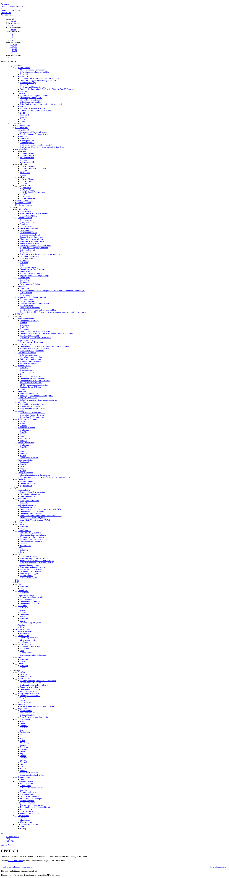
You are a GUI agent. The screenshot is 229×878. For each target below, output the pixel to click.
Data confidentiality (27, 715)
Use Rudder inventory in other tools (33, 404)
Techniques (24, 261)
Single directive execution (29, 256)
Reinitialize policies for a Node (31, 235)
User (22, 766)
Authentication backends (27, 505)
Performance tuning (25, 366)
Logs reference (23, 816)
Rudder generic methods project (32, 775)
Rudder (23, 756)
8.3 (11, 36)
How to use (24, 593)
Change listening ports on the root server (35, 475)
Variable (23, 769)
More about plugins (27, 496)
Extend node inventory (28, 250)
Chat (3, 13)
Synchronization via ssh (29, 458)
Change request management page (33, 535)
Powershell (24, 749)
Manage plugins (24, 490)
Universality (24, 74)
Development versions (23, 205)
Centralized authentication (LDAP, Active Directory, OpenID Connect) (46, 89)
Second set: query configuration (32, 571)
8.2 (11, 38)
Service (23, 760)
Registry (23, 751)
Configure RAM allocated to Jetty (33, 378)
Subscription (15, 11)
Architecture (22, 106)
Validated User (25, 546)
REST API (24, 85)
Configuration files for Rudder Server (34, 685)
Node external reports (26, 595)
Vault (20, 657)
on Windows (25, 173)
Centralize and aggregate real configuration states (38, 81)
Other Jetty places (26, 811)
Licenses (23, 674)
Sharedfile (24, 762)
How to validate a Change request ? (33, 539)
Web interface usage (25, 209)
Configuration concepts (26, 258)
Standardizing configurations (31, 100)
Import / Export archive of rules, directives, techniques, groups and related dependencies (53, 312)
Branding (18, 522)
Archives (23, 323)
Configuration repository (29, 321)
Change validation (24, 531)
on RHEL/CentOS (27, 156)
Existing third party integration (31, 406)
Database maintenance (28, 355)
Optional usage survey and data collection (35, 338)
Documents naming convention (32, 597)
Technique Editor (26, 282)
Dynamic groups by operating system (34, 96)
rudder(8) (23, 700)
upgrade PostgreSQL (28, 198)
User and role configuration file (32, 351)
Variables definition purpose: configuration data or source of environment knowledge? (52, 291)
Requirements (23, 136)
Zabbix (20, 663)
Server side (24, 818)
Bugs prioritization (27, 676)
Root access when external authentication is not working (41, 516)
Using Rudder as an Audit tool (31, 102)
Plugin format (23, 708)
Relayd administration (26, 443)
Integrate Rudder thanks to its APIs (33, 408)
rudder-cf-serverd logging (29, 336)
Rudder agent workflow (29, 687)
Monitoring (22, 391)
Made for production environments (33, 70)
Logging (23, 436)
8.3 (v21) (13, 47)
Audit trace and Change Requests (32, 87)
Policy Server (25, 329)
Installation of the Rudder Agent (32, 241)
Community (5, 11)
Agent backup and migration (31, 361)
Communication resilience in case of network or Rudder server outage (46, 333)
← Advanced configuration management (16, 867)
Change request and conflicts (31, 541)
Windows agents (26, 822)
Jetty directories (26, 809)
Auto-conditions (26, 295)
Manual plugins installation (30, 494)
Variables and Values (28, 267)
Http (21, 739)
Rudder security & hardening (28, 419)
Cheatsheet (5, 6)
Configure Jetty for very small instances (35, 381)
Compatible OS (23, 130)
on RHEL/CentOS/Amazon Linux (33, 168)
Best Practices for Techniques (31, 799)
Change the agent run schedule (31, 239)
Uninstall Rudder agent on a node (32, 413)
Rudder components (22, 126)
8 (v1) (12, 57)
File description (26, 711)
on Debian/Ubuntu (27, 153)
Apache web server (27, 372)
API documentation (15, 861)
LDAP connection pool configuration (34, 385)
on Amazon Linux (27, 158)
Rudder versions (21, 128)
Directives (24, 263)
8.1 (11, 25)
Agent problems (26, 486)
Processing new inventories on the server (35, 246)
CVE (20, 554)
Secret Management (25, 631)
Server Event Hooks (27, 301)
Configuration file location (30, 601)
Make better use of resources (31, 383)
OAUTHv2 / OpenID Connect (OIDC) (35, 520)
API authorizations (25, 498)
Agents (22, 113)
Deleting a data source (28, 578)
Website (8, 13)
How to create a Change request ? (32, 537)
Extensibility (24, 91)
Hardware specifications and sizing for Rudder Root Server (42, 147)
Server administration (26, 318)
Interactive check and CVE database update (36, 563)
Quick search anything (28, 216)
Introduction (24, 280)
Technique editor (24, 278)
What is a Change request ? (30, 533)
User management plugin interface (33, 655)
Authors (23, 612)
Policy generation (26, 299)
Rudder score (25, 271)
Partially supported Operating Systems (34, 134)
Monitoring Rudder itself (29, 393)
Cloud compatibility (27, 143)
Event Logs (24, 325)
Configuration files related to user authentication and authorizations (45, 346)
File (21, 734)
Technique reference (25, 781)
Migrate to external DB (24, 201)
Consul (20, 548)
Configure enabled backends (31, 513)
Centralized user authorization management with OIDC (41, 509)
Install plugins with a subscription (32, 492)
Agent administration (25, 340)
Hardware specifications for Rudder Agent (36, 145)
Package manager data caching (31, 342)
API (21, 449)
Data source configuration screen (32, 567)
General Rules (25, 786)
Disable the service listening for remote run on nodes (40, 254)
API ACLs (24, 503)
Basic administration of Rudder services (35, 331)
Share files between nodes (30, 308)
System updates (23, 636)
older (12, 53)
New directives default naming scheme (34, 303)
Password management (28, 363)
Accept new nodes (27, 222)
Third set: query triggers (29, 573)
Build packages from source (28, 693)
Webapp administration (26, 428)
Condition (24, 726)
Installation (24, 526)
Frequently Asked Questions (28, 824)
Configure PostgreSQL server (31, 387)
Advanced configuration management (32, 297)
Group (22, 736)
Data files (23, 432)
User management (24, 344)
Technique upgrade (27, 801)
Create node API (26, 231)
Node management (25, 218)
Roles (22, 651)
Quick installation (22, 149)
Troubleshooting (24, 479)
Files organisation (26, 784)
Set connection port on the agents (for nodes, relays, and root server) (45, 477)
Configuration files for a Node (31, 689)
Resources (5, 4)
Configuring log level (28, 507)
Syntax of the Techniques (29, 796)
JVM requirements (27, 141)
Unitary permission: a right (30, 646)
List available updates (28, 640)
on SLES (23, 160)
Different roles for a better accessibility (34, 72)
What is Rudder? (24, 68)
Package (23, 745)
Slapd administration (25, 460)
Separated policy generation (30, 792)
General (23, 826)
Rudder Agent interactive (29, 243)
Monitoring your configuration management (36, 396)
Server (22, 119)
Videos (12, 6)
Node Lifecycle (26, 252)
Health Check (25, 327)
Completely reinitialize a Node (31, 237)
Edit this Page (6, 845)
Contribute (22, 672)
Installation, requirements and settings (34, 558)
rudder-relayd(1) (26, 702)
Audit (22, 721)
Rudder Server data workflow (31, 683)
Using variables (26, 293)
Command (24, 723)
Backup (23, 466)
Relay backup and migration (30, 359)
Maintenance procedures (27, 353)
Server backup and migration (31, 357)
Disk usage (24, 368)
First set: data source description (32, 569)
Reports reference (24, 777)
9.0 (11, 34)
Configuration (25, 430)
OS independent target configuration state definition (39, 78)
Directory (23, 728)
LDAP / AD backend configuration (33, 518)
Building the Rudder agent (30, 696)
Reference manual (12, 837)
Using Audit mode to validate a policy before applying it (41, 104)
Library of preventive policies (31, 98)
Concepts (23, 779)
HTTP (22, 434)
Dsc (21, 730)
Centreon (21, 524)
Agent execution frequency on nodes (34, 248)
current (13, 21)
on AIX (23, 175)
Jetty (21, 374)
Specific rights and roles (29, 638)
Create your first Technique (30, 284)
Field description (26, 576)
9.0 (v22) (13, 45)
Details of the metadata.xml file (31, 788)
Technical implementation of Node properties (37, 706)
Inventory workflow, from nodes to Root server (38, 681)
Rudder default (30, 814)
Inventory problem (27, 481)
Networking (24, 138)
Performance (25, 438)
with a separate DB (27, 162)
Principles (23, 117)
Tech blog (19, 6)
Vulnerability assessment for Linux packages (37, 561)
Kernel (22, 741)
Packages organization (28, 691)
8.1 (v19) (13, 51)
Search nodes (25, 224)
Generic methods (24, 719)
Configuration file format (29, 603)
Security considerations (26, 713)
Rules (22, 265)
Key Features (23, 76)
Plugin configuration (27, 599)
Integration (22, 402)
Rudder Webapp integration (30, 623)
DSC (17, 580)
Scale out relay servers (23, 629)
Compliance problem (28, 483)
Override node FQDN (28, 233)
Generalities (24, 288)
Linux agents (25, 820)
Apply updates (25, 642)
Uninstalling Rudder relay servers (32, 415)
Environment (25, 732)
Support (4, 8)
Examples (23, 790)
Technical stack (23, 115)
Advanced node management (28, 228)
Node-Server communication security (34, 717)
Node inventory (26, 220)
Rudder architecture (25, 678)
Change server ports (25, 473)
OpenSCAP (22, 616)
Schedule (23, 758)
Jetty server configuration (27, 803)
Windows (23, 771)
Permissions (24, 648)
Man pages (22, 698)
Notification (22, 606)
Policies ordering (26, 306)
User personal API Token (29, 501)
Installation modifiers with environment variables (38, 400)
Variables (21, 286)
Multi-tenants (23, 591)
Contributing (25, 614)
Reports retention (26, 370)
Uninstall (21, 411)
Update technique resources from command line (38, 310)
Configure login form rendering (32, 511)
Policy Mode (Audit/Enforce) (31, 273)
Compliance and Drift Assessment (33, 269)
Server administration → (219, 867)
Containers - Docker (23, 203)
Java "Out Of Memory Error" (31, 376)
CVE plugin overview (28, 556)
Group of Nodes (26, 226)
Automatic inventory (28, 83)
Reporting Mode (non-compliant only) (34, 276)
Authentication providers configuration (34, 348)
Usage (22, 528)
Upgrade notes (25, 188)
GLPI (20, 584)
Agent (22, 121)
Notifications (25, 543)
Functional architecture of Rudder (32, 108)
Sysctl (22, 764)
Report (22, 754)
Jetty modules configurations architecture (35, 807)
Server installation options (27, 398)
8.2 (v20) (13, 49)
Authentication (25, 211)
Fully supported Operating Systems (33, 132)
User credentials (26, 653)
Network (23, 426)
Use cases (21, 93)
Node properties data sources (28, 565)
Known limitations (27, 794)
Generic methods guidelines (28, 773)
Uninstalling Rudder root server (32, 417)
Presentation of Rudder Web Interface (34, 213)
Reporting (21, 625)
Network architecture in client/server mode (36, 111)
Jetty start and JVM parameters (31, 805)
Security (23, 456)
